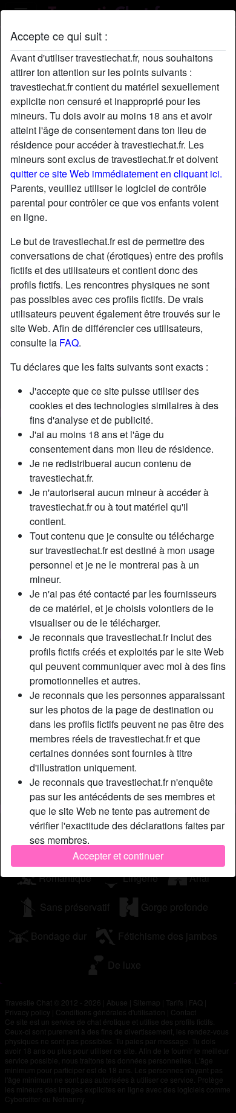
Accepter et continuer (118, 856)
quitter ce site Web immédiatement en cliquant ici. (116, 173)
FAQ (69, 342)
